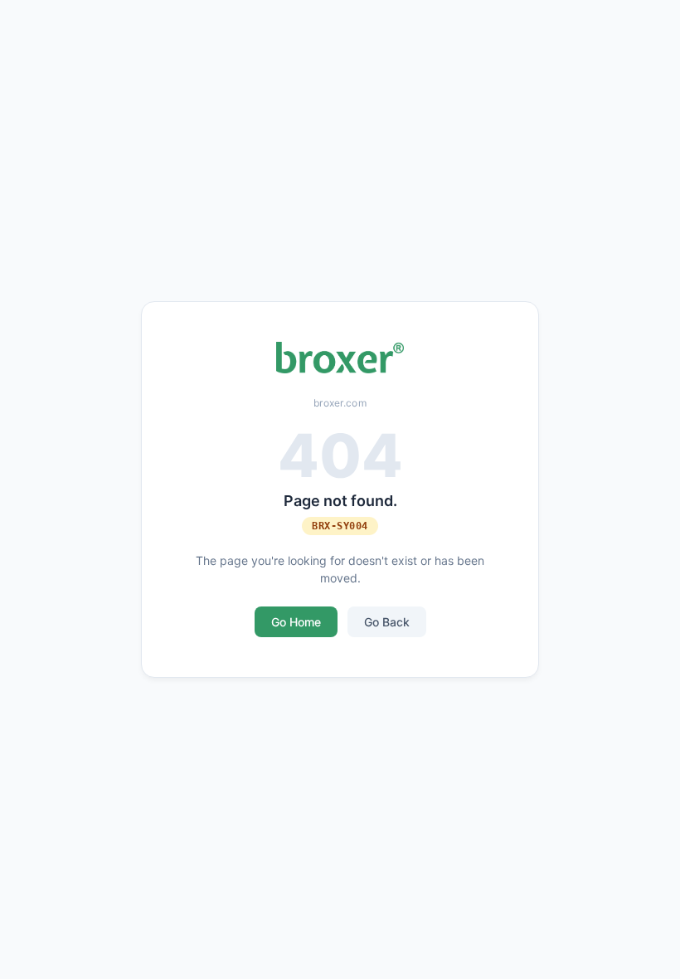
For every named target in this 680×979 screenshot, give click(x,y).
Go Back (387, 622)
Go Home (296, 622)
